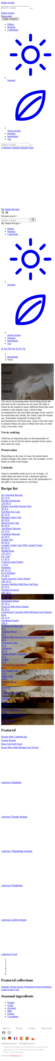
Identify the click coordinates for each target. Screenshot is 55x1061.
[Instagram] (9, 1033)
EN (5, 348)
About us (6, 1028)
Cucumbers (12, 1016)
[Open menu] (7, 213)
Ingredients (12, 136)
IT (2, 348)
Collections (12, 29)
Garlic (10, 1005)
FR (9, 348)
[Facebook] (3, 1033)
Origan (10, 1013)
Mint (9, 1011)
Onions (10, 1002)
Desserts (11, 133)
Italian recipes (8, 2)
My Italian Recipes (10, 209)
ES (17, 348)
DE (13, 348)
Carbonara (6, 147)
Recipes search (6, 16)
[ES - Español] (21, 1038)
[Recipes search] (3, 213)
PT (20, 348)
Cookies (31, 1028)
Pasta (30, 147)
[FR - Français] (15, 1038)
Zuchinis (11, 1008)
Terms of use (46, 1028)
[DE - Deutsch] (9, 1038)
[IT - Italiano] (4, 1038)
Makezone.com (15, 1056)
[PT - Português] (27, 1038)
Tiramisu (16, 147)
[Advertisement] (27, 178)
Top (9, 139)
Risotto (24, 147)
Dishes (10, 24)
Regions (11, 27)
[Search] (31, 145)
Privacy (19, 1028)
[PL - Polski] (33, 1038)
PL (24, 348)
